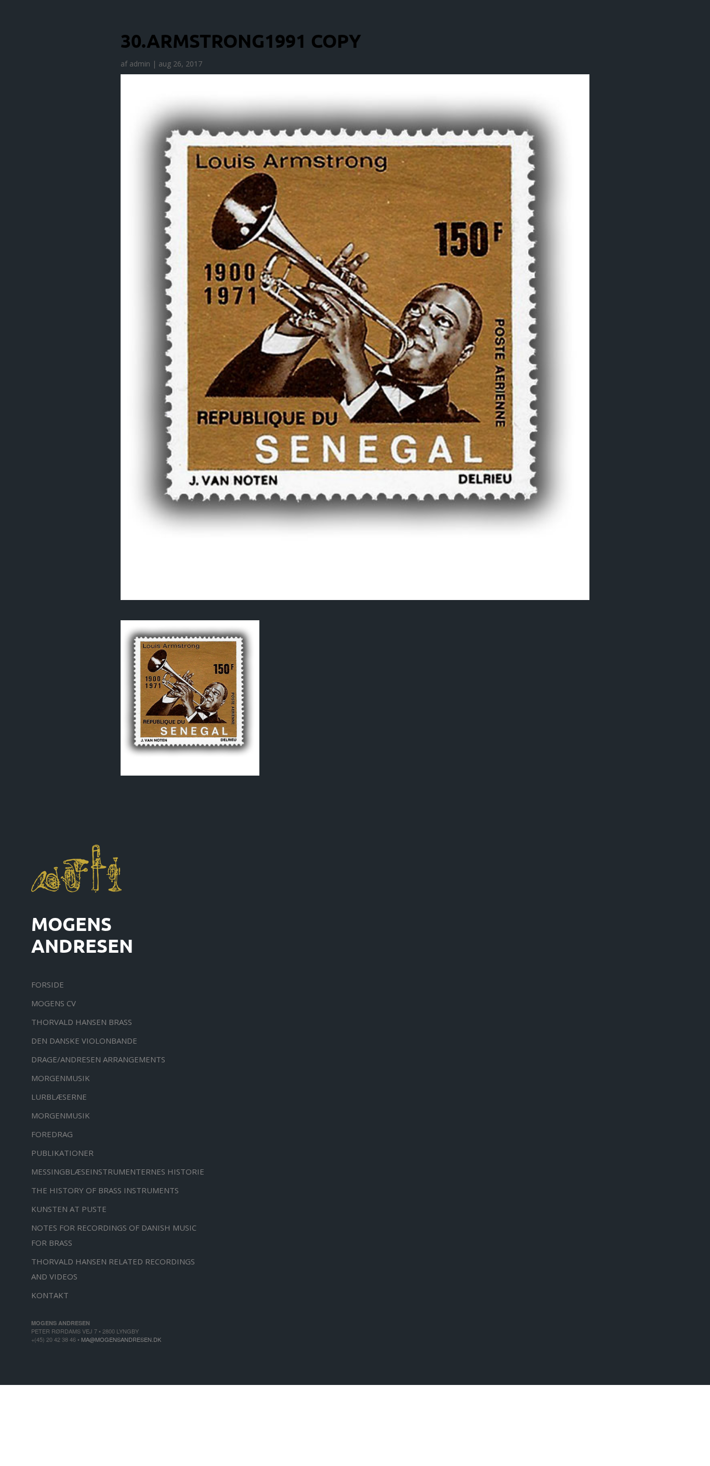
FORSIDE (47, 984)
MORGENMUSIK (60, 1078)
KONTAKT (50, 1295)
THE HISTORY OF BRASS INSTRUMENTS (105, 1190)
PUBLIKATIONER (62, 1153)
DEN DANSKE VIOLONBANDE (84, 1040)
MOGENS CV (53, 1003)
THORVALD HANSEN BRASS (81, 1022)
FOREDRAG (52, 1134)
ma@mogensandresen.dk (121, 1339)
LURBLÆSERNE (59, 1096)
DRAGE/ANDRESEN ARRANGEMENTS (98, 1059)
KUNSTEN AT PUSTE (69, 1209)
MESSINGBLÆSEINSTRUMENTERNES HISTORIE (117, 1171)
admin (139, 64)
